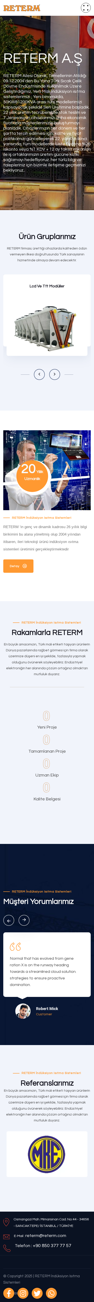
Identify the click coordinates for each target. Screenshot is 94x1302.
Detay (15, 347)
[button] (39, 374)
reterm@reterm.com (45, 1235)
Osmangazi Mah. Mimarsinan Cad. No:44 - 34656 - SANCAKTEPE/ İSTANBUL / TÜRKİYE (51, 1223)
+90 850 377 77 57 (52, 1245)
